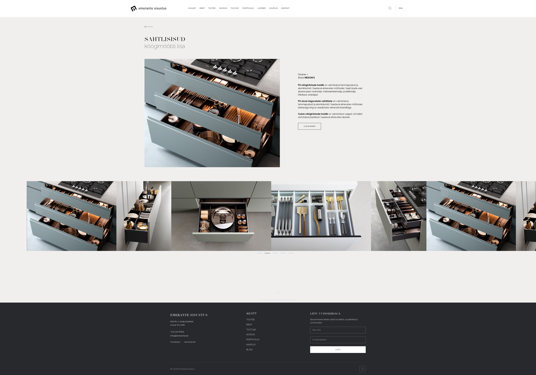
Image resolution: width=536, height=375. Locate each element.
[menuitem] (400, 8)
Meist (202, 8)
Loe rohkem (309, 126)
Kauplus (273, 8)
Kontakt (285, 8)
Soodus (223, 8)
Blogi (249, 349)
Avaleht (192, 8)
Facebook (175, 342)
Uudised (262, 8)
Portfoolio (248, 8)
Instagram (190, 342)
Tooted (212, 8)
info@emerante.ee (179, 336)
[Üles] (363, 369)
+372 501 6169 (177, 331)
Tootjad (235, 8)
